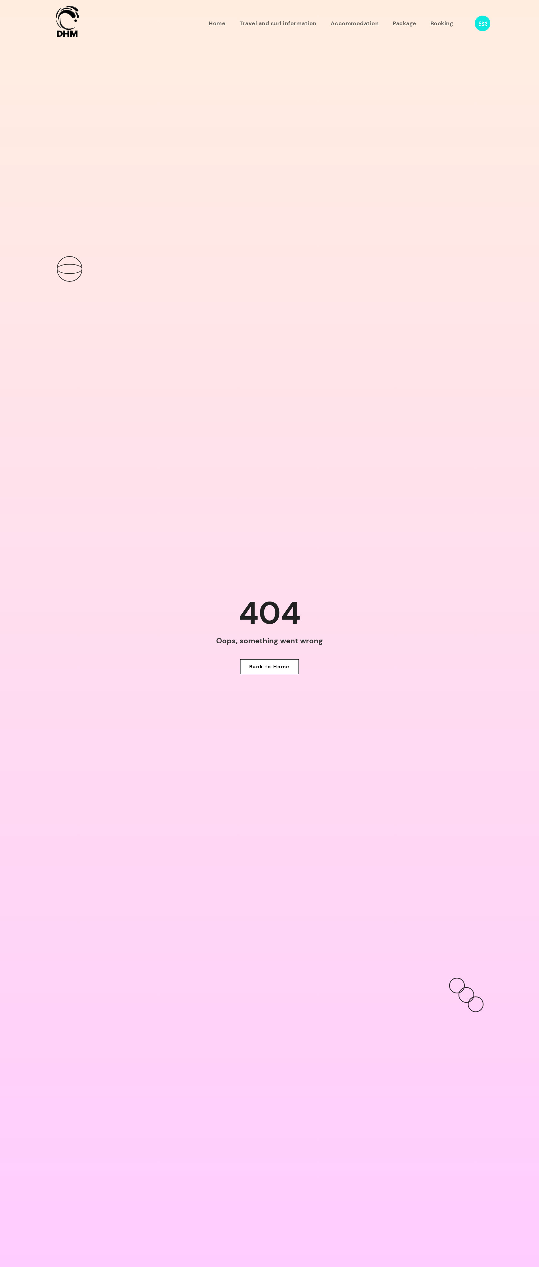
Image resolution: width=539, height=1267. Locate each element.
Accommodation (355, 23)
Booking (441, 23)
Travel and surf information (278, 23)
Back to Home (269, 666)
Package (404, 23)
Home (217, 23)
